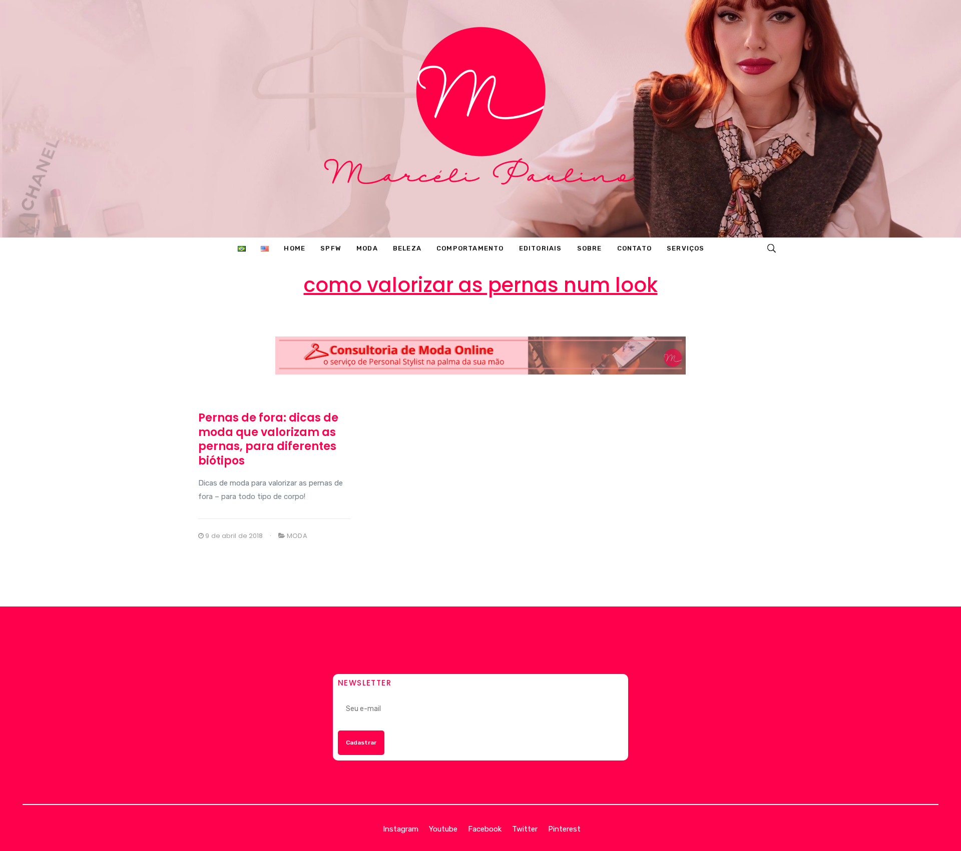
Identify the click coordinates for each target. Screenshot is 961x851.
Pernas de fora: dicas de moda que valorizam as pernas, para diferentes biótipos (268, 439)
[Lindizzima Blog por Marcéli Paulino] (480, 119)
